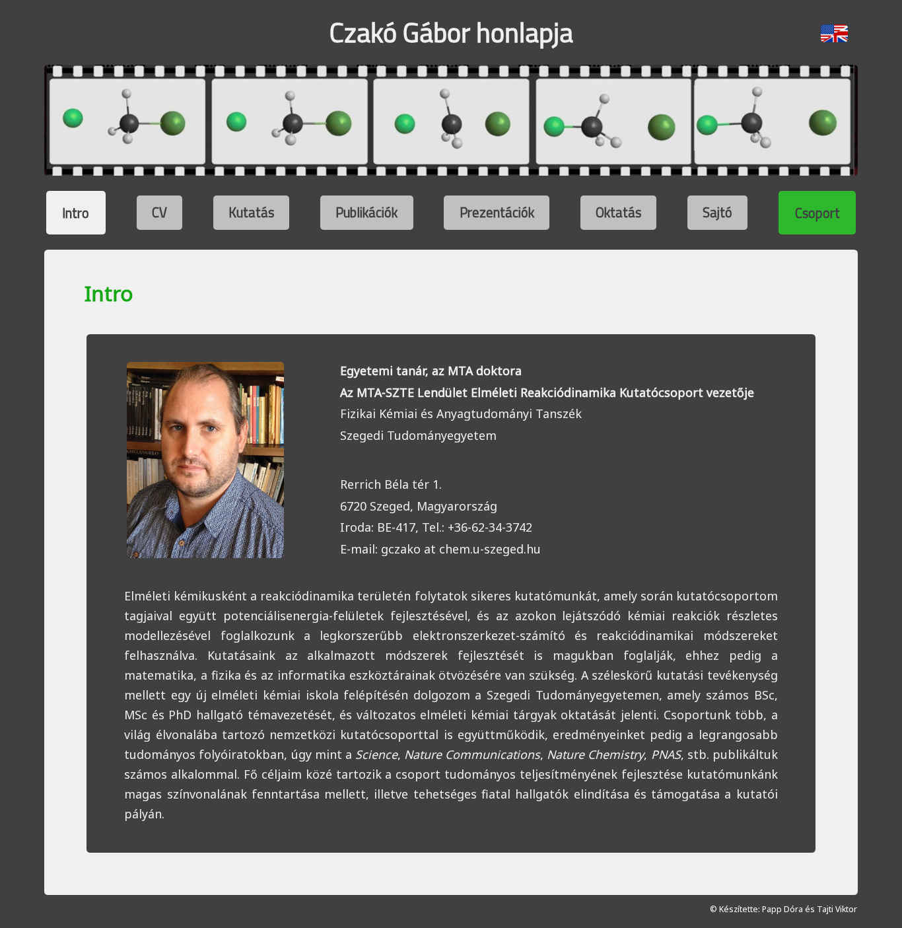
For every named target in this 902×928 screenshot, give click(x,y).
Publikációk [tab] (366, 212)
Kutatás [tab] (251, 212)
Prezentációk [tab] (497, 212)
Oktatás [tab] (618, 212)
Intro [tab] (75, 212)
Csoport (817, 212)
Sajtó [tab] (717, 212)
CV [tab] (159, 212)
